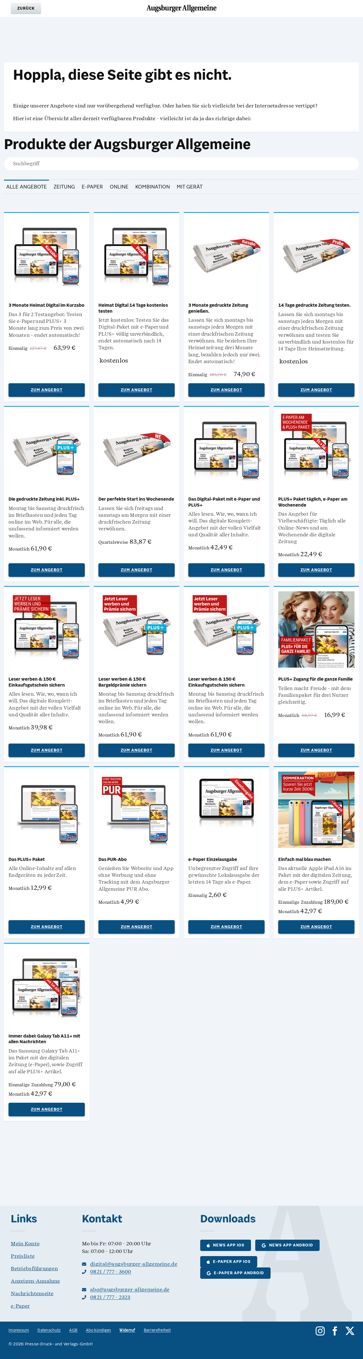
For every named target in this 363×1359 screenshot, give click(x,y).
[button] (26, 8)
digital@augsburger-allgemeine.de (133, 1264)
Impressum (19, 1330)
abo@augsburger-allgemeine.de (130, 1289)
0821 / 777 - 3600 (110, 1272)
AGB (73, 1330)
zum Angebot (46, 390)
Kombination (152, 187)
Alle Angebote (26, 187)
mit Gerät (189, 187)
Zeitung (64, 187)
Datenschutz (49, 1330)
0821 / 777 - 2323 (110, 1297)
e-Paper (92, 187)
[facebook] (334, 1330)
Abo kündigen (98, 1330)
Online (119, 187)
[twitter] (349, 1330)
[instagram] (320, 1330)
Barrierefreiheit (157, 1330)
